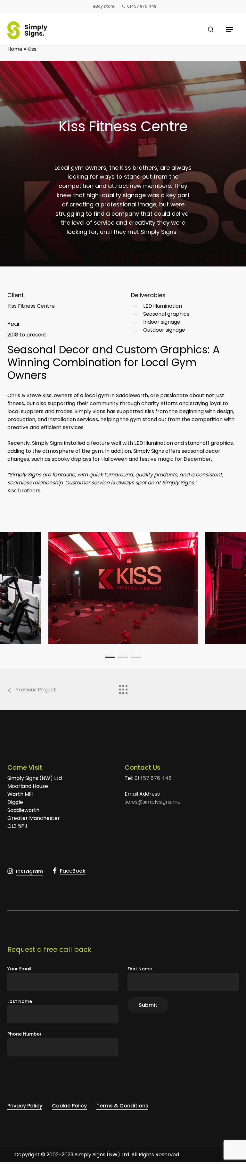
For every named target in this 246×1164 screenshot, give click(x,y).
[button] (229, 29)
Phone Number (24, 1034)
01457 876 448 (153, 778)
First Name (139, 969)
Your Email (19, 969)
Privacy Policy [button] (24, 1105)
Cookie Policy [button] (69, 1105)
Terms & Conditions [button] (122, 1105)
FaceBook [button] (73, 871)
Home (14, 49)
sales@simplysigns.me (153, 802)
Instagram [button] (29, 871)
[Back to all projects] (123, 688)
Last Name (19, 1001)
